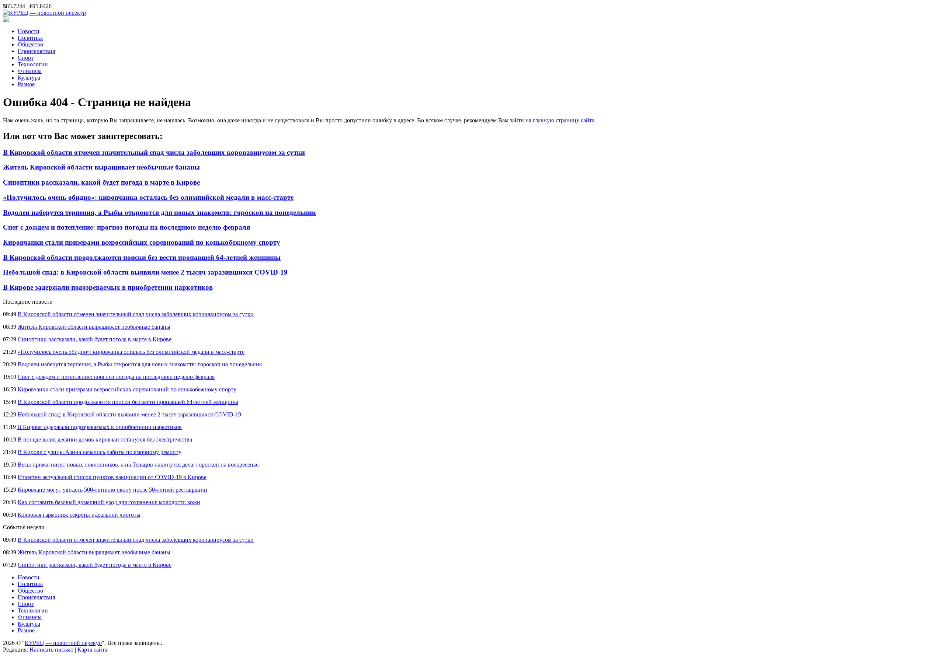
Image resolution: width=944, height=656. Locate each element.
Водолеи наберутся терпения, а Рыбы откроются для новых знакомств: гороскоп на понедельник (159, 212)
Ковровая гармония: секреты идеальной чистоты (79, 515)
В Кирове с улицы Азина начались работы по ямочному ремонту (99, 452)
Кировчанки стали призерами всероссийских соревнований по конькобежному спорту (141, 242)
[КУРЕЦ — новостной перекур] (44, 13)
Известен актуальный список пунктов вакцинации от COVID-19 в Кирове (112, 477)
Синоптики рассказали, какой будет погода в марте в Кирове (101, 182)
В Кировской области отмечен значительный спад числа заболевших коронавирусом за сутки (154, 152)
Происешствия (36, 51)
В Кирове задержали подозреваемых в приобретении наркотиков (108, 287)
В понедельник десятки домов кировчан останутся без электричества (105, 439)
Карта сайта (92, 649)
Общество (30, 44)
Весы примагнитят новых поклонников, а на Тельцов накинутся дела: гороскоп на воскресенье (138, 464)
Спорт (26, 58)
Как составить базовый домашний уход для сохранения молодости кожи (109, 502)
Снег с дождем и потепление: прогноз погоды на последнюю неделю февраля (126, 227)
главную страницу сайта (563, 120)
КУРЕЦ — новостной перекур (63, 643)
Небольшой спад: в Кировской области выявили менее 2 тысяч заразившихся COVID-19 (145, 272)
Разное (26, 84)
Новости (28, 31)
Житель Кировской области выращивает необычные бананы (101, 167)
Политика (30, 38)
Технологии (33, 64)
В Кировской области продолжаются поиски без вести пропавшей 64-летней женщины (142, 257)
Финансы (30, 71)
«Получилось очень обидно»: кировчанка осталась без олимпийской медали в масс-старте (148, 197)
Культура (29, 77)
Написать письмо (51, 649)
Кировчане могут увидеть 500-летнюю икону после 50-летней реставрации (112, 489)
